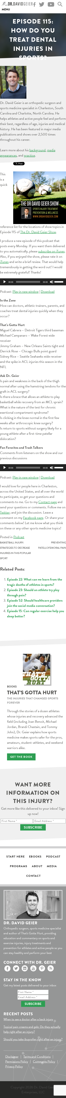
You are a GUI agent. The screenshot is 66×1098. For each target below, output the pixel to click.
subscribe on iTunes (51, 251)
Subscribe (33, 827)
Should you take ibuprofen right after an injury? (33, 1039)
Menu (6, 9)
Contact (33, 876)
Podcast (18, 537)
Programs (18, 866)
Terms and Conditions (37, 1056)
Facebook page (33, 517)
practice (29, 155)
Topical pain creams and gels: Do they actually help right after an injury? (32, 1029)
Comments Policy (44, 1061)
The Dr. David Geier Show (38, 232)
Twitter (5, 512)
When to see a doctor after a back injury (28, 1019)
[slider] (59, 281)
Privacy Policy (14, 1066)
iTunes (4, 261)
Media (52, 866)
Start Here (15, 857)
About (37, 866)
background (37, 150)
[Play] (4, 282)
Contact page (47, 501)
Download (48, 291)
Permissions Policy (16, 1061)
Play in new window (25, 291)
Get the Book (21, 757)
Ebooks (35, 857)
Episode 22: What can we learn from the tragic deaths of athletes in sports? (34, 582)
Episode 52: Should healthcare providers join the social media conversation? (34, 603)
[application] (33, 281)
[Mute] (51, 282)
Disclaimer (11, 1056)
